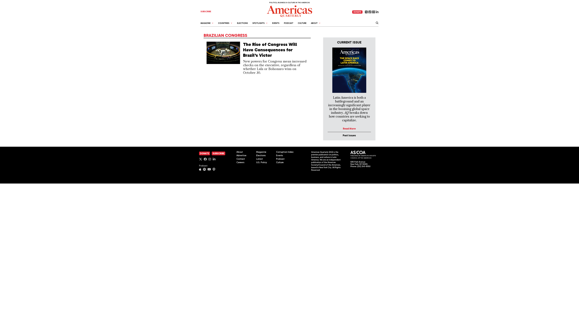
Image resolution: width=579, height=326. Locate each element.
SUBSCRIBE (206, 11)
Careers (240, 162)
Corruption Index (284, 152)
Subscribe (218, 153)
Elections (242, 23)
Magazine (261, 152)
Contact (240, 159)
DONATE (357, 12)
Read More (349, 128)
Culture (302, 23)
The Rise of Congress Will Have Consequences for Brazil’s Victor (270, 50)
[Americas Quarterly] (289, 11)
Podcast (288, 23)
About (239, 152)
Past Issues (349, 135)
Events (275, 23)
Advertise (241, 155)
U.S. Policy (261, 162)
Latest (259, 159)
